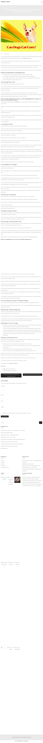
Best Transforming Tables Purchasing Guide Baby (32, 374)
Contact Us (3, 462)
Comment (3, 386)
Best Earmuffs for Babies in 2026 (6, 432)
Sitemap (2, 464)
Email (2, 401)
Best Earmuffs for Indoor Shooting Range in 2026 (9, 434)
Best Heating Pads (4, 448)
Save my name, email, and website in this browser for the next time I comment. (16, 413)
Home (8, 53)
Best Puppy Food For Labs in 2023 (9, 368)
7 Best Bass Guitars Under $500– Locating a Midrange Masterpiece (13, 439)
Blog (6, 53)
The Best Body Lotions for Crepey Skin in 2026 (9, 446)
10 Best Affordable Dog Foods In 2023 (9, 370)
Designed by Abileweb (27, 737)
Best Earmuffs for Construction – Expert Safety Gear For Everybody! (13, 430)
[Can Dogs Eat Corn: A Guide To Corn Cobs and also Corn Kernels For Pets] (21, 36)
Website (2, 407)
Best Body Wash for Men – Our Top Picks (8, 437)
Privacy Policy (3, 465)
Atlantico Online (5, 1)
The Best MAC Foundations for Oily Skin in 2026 (9, 441)
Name (2, 394)
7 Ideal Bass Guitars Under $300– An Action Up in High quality (12, 444)
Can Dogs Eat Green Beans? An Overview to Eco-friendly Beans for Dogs (11, 375)
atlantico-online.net (13, 363)
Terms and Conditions (5, 467)
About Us (2, 460)
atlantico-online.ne (25, 477)
